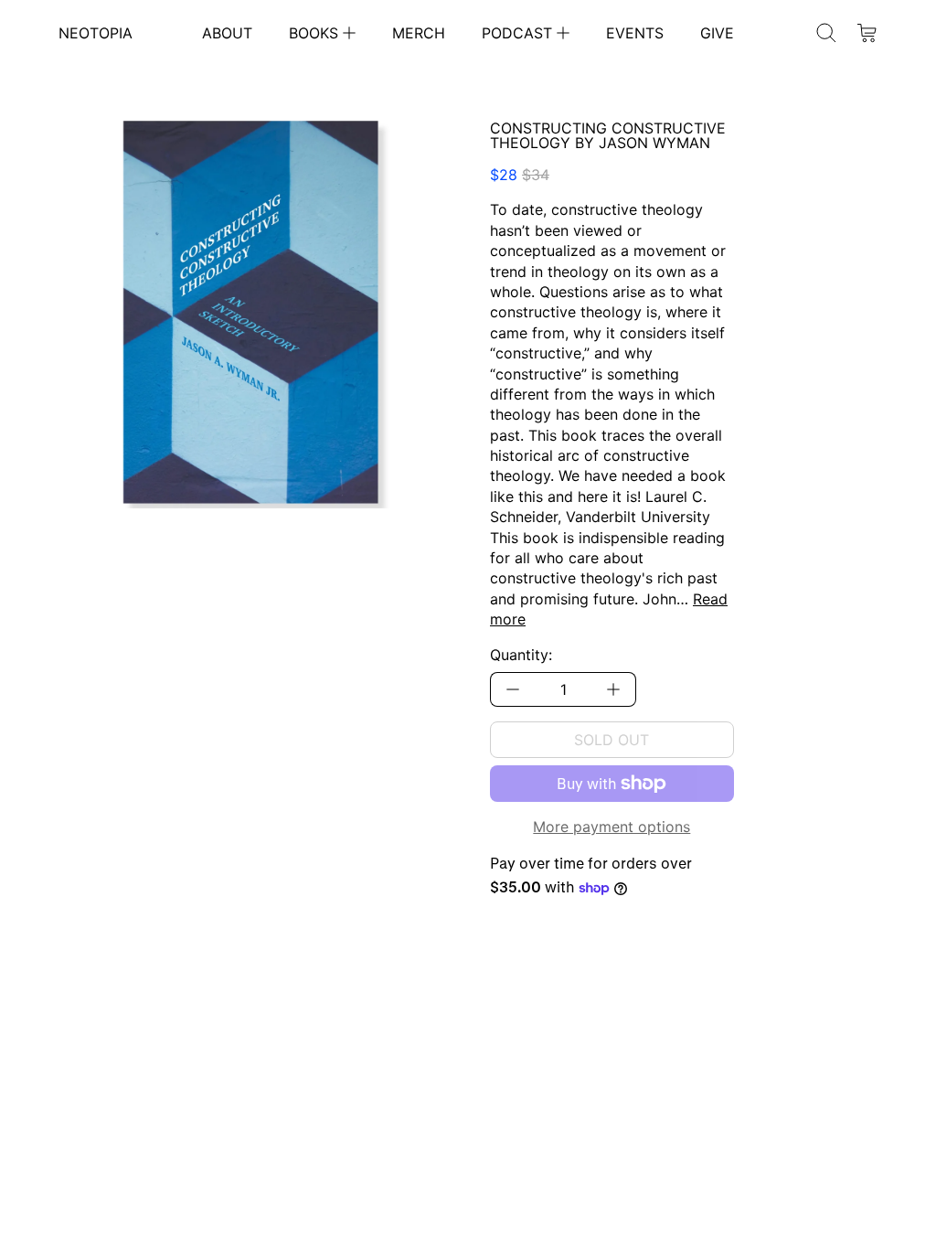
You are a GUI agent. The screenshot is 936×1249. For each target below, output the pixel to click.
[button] (826, 33)
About (227, 33)
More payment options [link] (611, 826)
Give (717, 33)
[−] (512, 689)
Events (635, 33)
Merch (418, 33)
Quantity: (521, 655)
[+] (613, 689)
